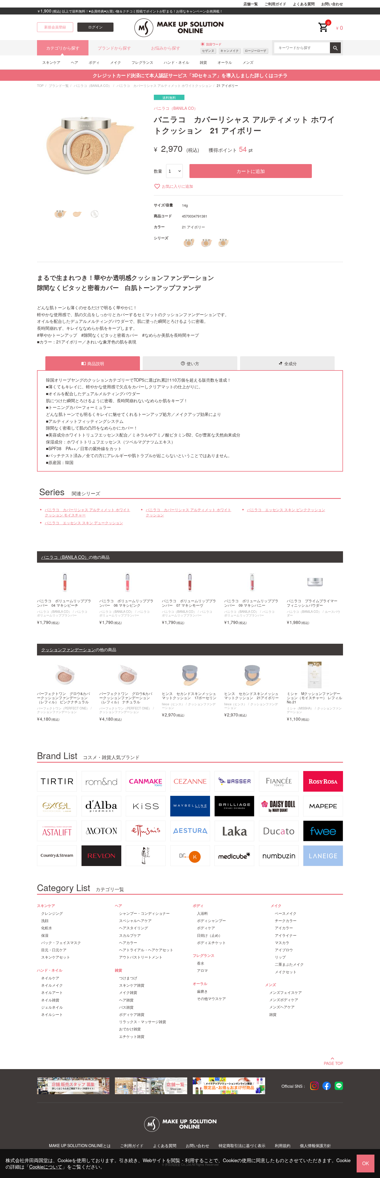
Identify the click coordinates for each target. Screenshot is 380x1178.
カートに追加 (250, 171)
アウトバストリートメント (140, 957)
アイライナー (286, 935)
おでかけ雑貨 (130, 1028)
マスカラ (282, 942)
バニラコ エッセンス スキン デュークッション (84, 522)
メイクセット (286, 971)
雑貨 (203, 62)
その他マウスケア (211, 998)
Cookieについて (45, 1166)
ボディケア (206, 927)
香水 (200, 963)
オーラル (225, 62)
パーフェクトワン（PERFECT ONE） (63, 708)
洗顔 (44, 920)
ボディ (94, 62)
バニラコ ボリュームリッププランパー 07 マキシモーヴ (189, 603)
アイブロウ (284, 949)
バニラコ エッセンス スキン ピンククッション (286, 509)
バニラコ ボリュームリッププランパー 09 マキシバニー (251, 603)
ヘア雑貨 (126, 1000)
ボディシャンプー (211, 920)
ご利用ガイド (275, 3)
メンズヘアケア (282, 1006)
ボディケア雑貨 (131, 1014)
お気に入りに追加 (173, 186)
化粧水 (46, 927)
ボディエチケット (211, 942)
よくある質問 (304, 3)
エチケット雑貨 (131, 1036)
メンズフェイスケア (285, 992)
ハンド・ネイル (176, 62)
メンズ (248, 62)
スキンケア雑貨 (131, 985)
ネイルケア (50, 978)
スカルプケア (130, 935)
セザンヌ (208, 50)
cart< (323, 22)
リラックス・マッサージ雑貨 (142, 1021)
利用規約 (282, 1145)
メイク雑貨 (128, 992)
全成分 (287, 363)
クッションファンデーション (57, 711)
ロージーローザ (255, 50)
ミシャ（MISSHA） (300, 708)
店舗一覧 (250, 3)
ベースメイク (286, 913)
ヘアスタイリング (133, 927)
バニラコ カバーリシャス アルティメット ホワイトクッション (164, 85)
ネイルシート (52, 1014)
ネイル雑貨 (50, 1000)
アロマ (202, 970)
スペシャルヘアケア (135, 920)
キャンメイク (229, 50)
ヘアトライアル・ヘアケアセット (146, 949)
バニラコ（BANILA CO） (93, 85)
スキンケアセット (55, 957)
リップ (280, 957)
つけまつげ (128, 978)
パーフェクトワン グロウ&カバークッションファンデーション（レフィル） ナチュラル (125, 698)
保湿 (44, 935)
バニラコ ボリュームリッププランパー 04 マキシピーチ (64, 603)
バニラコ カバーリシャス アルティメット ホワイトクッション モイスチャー (87, 512)
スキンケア (51, 62)
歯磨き (202, 991)
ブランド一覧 (59, 85)
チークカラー (286, 920)
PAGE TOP (333, 1062)
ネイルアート (52, 992)
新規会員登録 (55, 27)
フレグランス (142, 62)
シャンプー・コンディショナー (144, 913)
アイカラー (284, 927)
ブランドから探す (114, 48)
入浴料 (202, 913)
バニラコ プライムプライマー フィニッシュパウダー (314, 603)
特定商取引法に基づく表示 (242, 1145)
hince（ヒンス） (173, 704)
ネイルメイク (52, 985)
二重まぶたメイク (289, 964)
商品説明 (92, 363)
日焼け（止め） (209, 935)
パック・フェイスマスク (61, 942)
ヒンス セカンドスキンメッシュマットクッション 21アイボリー (251, 696)
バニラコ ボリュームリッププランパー (63, 613)
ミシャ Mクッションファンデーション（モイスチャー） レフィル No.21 (314, 698)
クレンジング (52, 913)
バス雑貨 (126, 1007)
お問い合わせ (332, 3)
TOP (40, 85)
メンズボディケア (283, 999)
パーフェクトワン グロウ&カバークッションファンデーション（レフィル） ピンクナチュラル (63, 698)
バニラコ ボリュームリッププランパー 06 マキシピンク (126, 603)
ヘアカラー (128, 942)
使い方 (190, 363)
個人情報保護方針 (315, 1145)
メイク (115, 62)
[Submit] (335, 47)
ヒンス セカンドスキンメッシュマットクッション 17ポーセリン (189, 696)
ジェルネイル (52, 1007)
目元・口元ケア (53, 949)
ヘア (74, 62)
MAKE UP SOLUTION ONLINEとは (80, 1145)
